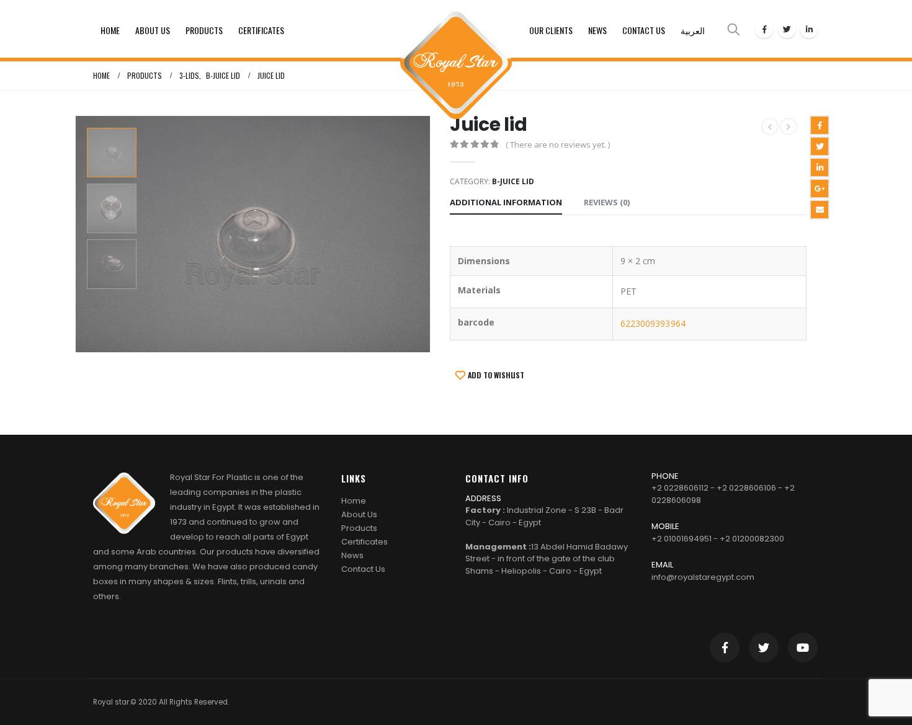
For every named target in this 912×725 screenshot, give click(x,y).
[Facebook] (764, 29)
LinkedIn (819, 167)
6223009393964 (653, 323)
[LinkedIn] (809, 29)
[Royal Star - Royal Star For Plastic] (456, 28)
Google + (819, 188)
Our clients (551, 30)
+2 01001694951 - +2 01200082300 (717, 539)
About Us (152, 30)
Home (110, 30)
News (597, 30)
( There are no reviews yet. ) (558, 144)
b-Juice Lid (513, 181)
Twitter (819, 146)
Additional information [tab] (506, 202)
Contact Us (643, 30)
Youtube (803, 647)
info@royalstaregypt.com (702, 577)
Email (819, 210)
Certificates (261, 30)
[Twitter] (786, 29)
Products (204, 30)
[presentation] (77, 234)
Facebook (819, 125)
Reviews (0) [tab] (607, 202)
